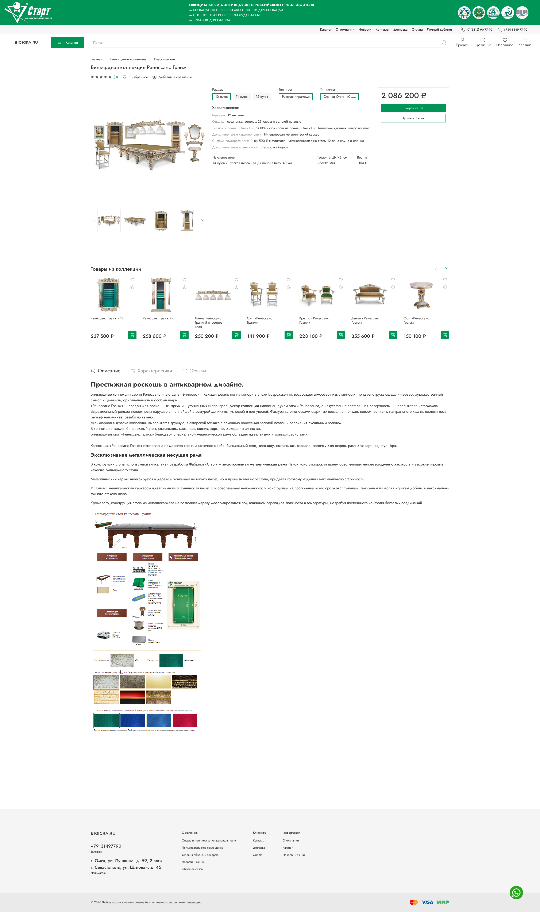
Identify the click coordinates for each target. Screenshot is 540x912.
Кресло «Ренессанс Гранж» (314, 320)
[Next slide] (199, 145)
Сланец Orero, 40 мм (340, 96)
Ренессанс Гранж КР (158, 318)
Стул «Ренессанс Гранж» (259, 320)
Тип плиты (327, 89)
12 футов (262, 96)
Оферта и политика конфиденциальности (209, 840)
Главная (96, 59)
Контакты (382, 29)
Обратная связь (192, 869)
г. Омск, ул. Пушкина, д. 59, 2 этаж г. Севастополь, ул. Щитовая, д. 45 (127, 864)
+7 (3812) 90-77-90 (479, 29)
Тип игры (285, 89)
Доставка (400, 29)
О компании (345, 29)
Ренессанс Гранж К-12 (107, 318)
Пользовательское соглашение (202, 848)
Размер (217, 89)
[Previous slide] (97, 145)
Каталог (325, 29)
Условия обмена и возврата (200, 855)
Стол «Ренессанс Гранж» (416, 320)
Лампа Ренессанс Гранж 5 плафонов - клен (209, 322)
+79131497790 (106, 846)
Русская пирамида (296, 96)
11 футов (241, 96)
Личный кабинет (439, 29)
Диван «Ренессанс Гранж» (365, 320)
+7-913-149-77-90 (515, 29)
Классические (164, 59)
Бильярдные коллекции (128, 59)
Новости (365, 29)
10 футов (221, 96)
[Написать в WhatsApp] (516, 892)
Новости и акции (193, 862)
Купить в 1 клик (413, 118)
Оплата (417, 29)
